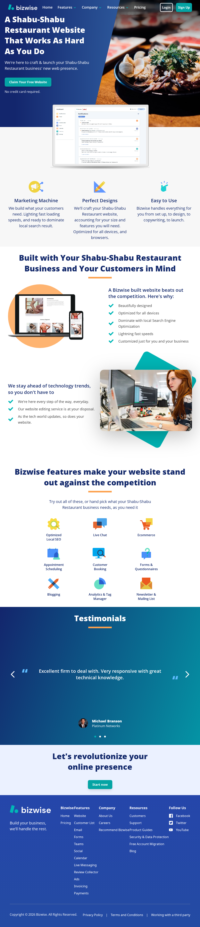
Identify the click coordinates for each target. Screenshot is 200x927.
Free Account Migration (146, 844)
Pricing (140, 7)
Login (166, 7)
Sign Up (184, 7)
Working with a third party (170, 915)
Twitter (181, 823)
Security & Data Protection (149, 837)
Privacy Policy (93, 915)
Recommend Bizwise (114, 830)
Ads (76, 879)
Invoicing (81, 886)
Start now (100, 784)
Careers (104, 823)
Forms (78, 837)
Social (78, 851)
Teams (79, 844)
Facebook (183, 816)
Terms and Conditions (127, 915)
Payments (81, 893)
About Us (105, 816)
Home (47, 7)
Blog (132, 851)
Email (78, 830)
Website (80, 816)
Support (135, 823)
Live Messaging (85, 865)
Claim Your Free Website (28, 82)
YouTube (182, 830)
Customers (137, 816)
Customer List (84, 823)
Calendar (80, 858)
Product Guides (141, 830)
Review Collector (86, 872)
